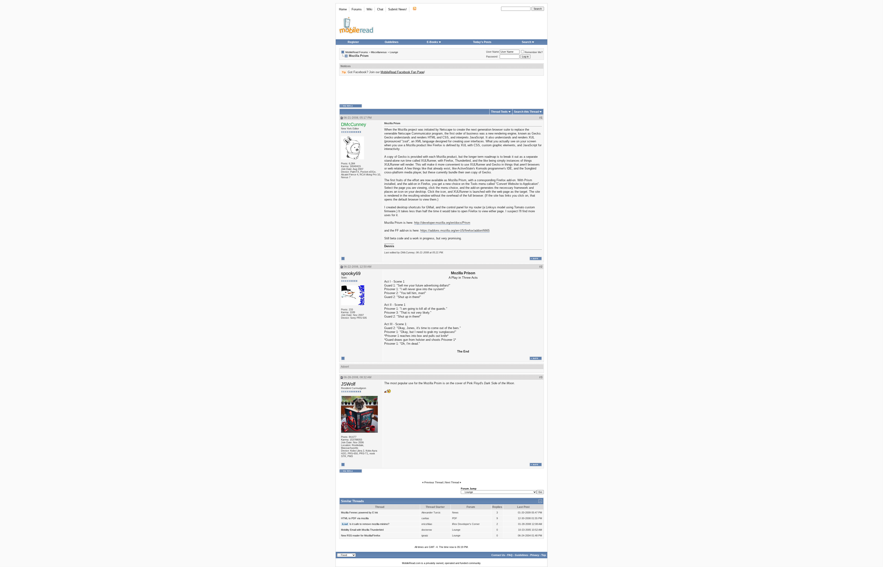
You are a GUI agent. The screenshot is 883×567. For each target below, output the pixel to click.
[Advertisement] (441, 90)
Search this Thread (526, 111)
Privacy (534, 555)
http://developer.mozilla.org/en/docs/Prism (442, 222)
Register (353, 42)
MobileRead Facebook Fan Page (402, 72)
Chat (380, 9)
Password (491, 56)
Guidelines (391, 42)
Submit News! (397, 9)
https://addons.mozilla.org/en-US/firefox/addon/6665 (455, 230)
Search (526, 42)
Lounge (394, 52)
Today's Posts (482, 42)
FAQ (510, 555)
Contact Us (498, 555)
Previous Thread (433, 482)
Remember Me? (534, 52)
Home (343, 9)
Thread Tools (499, 111)
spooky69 (351, 273)
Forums (357, 9)
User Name (492, 51)
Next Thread (452, 482)
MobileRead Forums (356, 52)
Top (543, 555)
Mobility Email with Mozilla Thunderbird (362, 529)
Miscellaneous (379, 52)
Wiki (369, 9)
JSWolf (348, 384)
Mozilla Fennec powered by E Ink (359, 512)
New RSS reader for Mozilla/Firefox (360, 535)
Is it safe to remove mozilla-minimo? (369, 524)
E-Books (432, 42)
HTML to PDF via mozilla (355, 518)
